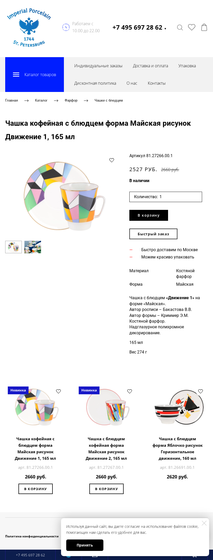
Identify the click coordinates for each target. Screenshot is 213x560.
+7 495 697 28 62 (139, 27)
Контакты (157, 83)
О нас (132, 83)
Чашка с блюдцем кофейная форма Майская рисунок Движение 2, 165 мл (106, 448)
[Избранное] (191, 27)
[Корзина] (204, 27)
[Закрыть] (204, 523)
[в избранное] (111, 160)
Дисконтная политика (95, 83)
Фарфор (71, 100)
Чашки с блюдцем (109, 100)
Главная (11, 100)
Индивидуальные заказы (98, 66)
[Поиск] (180, 27)
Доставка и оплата (150, 66)
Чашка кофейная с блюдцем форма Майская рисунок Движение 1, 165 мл (35, 448)
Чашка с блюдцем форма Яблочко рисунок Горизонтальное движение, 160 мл (177, 448)
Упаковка (187, 66)
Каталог (41, 100)
